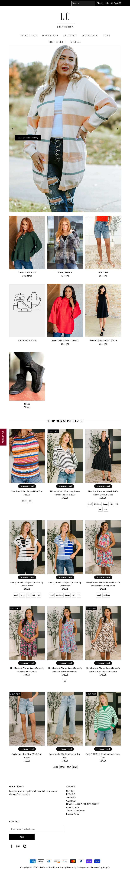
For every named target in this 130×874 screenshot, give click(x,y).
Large (105, 504)
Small (24, 501)
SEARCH (70, 791)
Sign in (100, 3)
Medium (97, 504)
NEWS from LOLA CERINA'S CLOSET (83, 804)
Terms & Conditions (75, 810)
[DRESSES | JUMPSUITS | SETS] (103, 310)
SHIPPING (71, 797)
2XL (100, 509)
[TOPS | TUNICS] (65, 242)
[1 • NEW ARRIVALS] (27, 242)
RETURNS (70, 794)
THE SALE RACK (28, 35)
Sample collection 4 (27, 340)
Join (107, 3)
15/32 (62, 767)
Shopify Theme (66, 867)
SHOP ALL (76, 42)
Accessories (89, 35)
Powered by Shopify (100, 867)
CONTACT (71, 800)
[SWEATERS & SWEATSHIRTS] (65, 310)
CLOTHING (69, 35)
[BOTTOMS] (103, 242)
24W (75, 767)
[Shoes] (27, 376)
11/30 (55, 767)
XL (30, 501)
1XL (117, 504)
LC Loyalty (3, 437)
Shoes (106, 35)
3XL (105, 509)
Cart (117, 3)
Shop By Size (56, 42)
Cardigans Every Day (28, 138)
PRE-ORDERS (72, 807)
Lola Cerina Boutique (47, 867)
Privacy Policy (72, 814)
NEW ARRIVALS (50, 35)
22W (69, 767)
